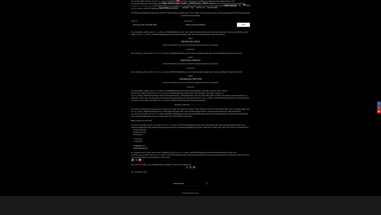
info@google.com (139, 146)
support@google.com (140, 148)
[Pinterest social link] (139, 159)
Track (243, 24)
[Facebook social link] (132, 159)
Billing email (188, 21)
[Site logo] (142, 5)
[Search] (240, 5)
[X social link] (136, 159)
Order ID (134, 21)
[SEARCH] (207, 183)
